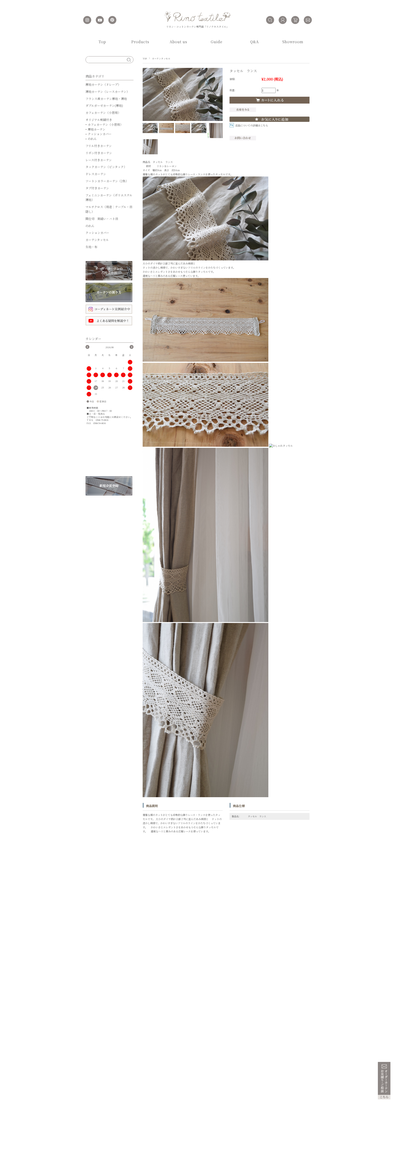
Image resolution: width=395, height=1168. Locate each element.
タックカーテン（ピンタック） (106, 167)
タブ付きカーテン (97, 188)
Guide (216, 41)
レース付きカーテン (98, 160)
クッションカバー (100, 134)
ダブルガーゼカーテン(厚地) (104, 105)
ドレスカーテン (95, 174)
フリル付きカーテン (98, 146)
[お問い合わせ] (308, 20)
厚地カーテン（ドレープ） (103, 84)
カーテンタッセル (161, 58)
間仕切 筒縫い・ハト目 (101, 218)
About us (178, 41)
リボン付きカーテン (98, 153)
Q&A (254, 41)
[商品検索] (270, 20)
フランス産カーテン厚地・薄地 (106, 98)
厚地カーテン (96, 129)
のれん (92, 138)
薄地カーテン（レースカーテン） (107, 91)
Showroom (292, 41)
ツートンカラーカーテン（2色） (106, 181)
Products (140, 41)
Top (102, 41)
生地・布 (91, 247)
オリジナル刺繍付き (98, 120)
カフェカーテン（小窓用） (103, 112)
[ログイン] (283, 20)
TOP (145, 58)
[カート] (295, 20)
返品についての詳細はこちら (251, 125)
